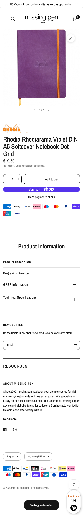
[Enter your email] (75, 345)
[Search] (12, 18)
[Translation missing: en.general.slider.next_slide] (48, 109)
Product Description (17, 262)
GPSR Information (15, 284)
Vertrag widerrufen (41, 505)
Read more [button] (10, 419)
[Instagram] (18, 429)
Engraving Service (16, 273)
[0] (74, 19)
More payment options (41, 197)
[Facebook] (8, 429)
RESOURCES (15, 366)
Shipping (20, 166)
